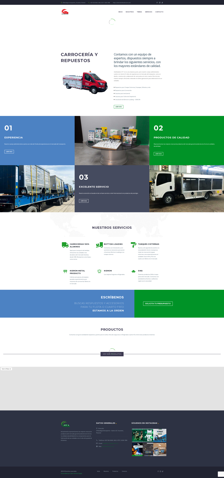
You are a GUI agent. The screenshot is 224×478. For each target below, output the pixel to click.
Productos (115, 471)
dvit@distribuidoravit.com (110, 443)
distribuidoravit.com (108, 446)
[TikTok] (162, 2)
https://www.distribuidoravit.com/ (122, 2)
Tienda (139, 12)
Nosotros (130, 12)
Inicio (120, 12)
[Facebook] (157, 2)
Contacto (159, 12)
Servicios (148, 12)
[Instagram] (159, 2)
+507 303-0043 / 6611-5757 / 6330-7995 (115, 440)
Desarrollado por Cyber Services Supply (71, 473)
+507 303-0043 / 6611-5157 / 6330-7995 (100, 2)
